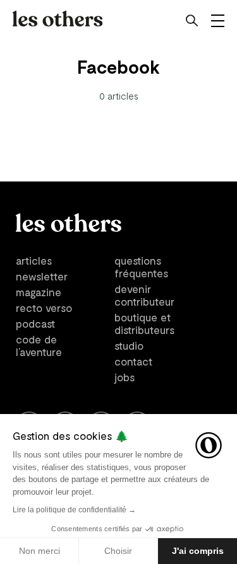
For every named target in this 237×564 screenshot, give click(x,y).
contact (133, 361)
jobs (124, 377)
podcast (35, 323)
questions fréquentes (141, 266)
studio (128, 345)
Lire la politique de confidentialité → (74, 509)
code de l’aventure (39, 345)
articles (34, 260)
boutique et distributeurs (144, 323)
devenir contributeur (144, 295)
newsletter (42, 276)
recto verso (44, 307)
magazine (38, 291)
